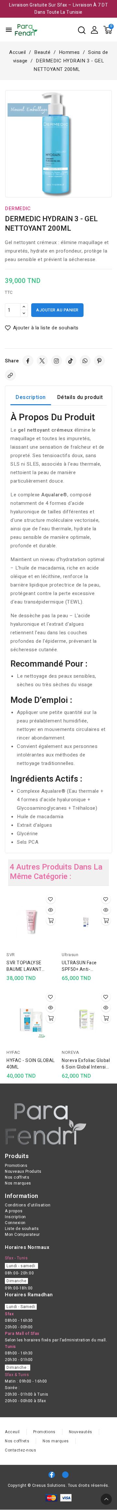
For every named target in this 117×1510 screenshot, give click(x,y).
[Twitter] (42, 360)
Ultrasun (70, 955)
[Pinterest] (99, 360)
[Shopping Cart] (107, 29)
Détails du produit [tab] (80, 397)
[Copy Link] (10, 375)
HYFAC (13, 1052)
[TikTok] (70, 360)
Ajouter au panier (57, 310)
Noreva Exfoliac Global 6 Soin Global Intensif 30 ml (86, 1063)
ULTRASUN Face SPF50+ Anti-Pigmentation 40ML (83, 966)
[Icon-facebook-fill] (51, 1474)
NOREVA (70, 1052)
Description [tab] (31, 397)
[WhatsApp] (85, 360)
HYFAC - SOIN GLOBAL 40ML (30, 1063)
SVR (10, 955)
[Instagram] (56, 360)
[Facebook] (27, 360)
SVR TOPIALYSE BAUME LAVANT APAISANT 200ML (26, 966)
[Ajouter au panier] (50, 920)
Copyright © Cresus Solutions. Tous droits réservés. (59, 1485)
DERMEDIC (18, 208)
